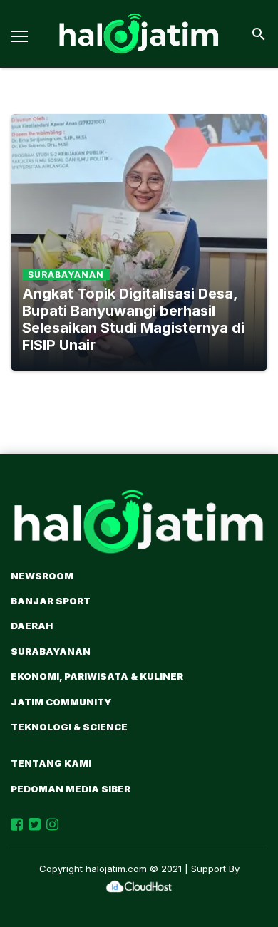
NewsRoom (42, 575)
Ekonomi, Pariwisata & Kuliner (97, 676)
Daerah (32, 625)
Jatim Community (61, 702)
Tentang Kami (51, 763)
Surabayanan (51, 651)
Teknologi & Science (69, 726)
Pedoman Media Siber (70, 788)
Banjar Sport (51, 600)
